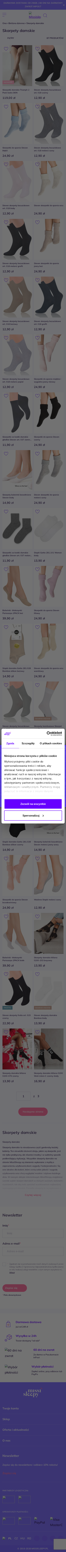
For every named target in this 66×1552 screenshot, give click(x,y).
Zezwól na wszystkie (33, 803)
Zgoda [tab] (10, 743)
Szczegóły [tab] (28, 743)
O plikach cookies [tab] (51, 743)
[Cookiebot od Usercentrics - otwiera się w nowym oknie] (47, 733)
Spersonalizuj (31, 815)
